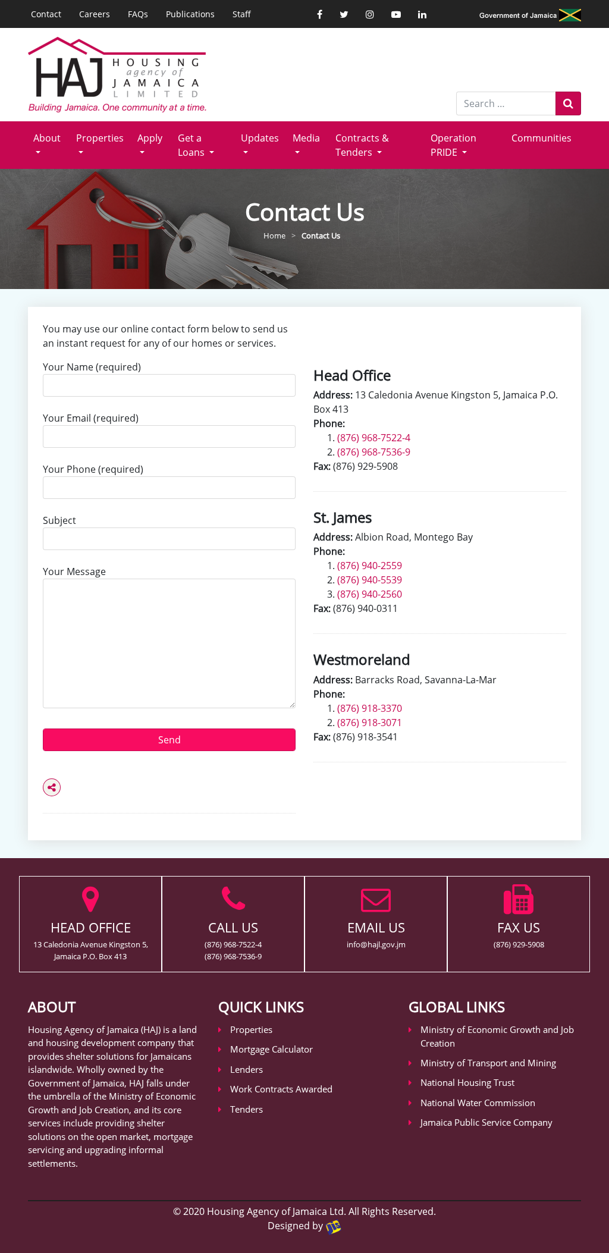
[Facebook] (319, 14)
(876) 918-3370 (369, 708)
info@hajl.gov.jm (376, 944)
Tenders (246, 1109)
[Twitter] (344, 14)
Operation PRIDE (453, 145)
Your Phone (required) (93, 469)
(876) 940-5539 (369, 579)
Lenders (246, 1069)
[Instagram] (370, 14)
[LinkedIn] (422, 14)
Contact (46, 14)
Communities (541, 138)
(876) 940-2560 (369, 594)
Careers (94, 14)
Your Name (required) (92, 366)
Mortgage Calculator (271, 1049)
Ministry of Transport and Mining (488, 1063)
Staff (242, 14)
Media (306, 138)
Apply (149, 138)
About (47, 138)
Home (274, 235)
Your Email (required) (91, 418)
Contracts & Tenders (362, 145)
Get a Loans (192, 145)
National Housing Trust (467, 1082)
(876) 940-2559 (369, 565)
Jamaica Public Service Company (486, 1122)
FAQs (138, 14)
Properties (100, 138)
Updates (260, 138)
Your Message (74, 571)
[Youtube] (396, 14)
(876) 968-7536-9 (373, 452)
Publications (190, 14)
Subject (59, 520)
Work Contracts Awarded (281, 1089)
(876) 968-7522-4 (373, 437)
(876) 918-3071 (369, 722)
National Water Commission (477, 1102)
